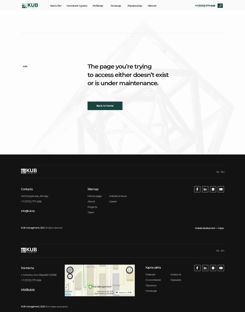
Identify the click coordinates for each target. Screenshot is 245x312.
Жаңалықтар (134, 5)
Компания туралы (77, 5)
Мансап (152, 5)
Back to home (105, 105)
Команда (116, 5)
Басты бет (55, 5)
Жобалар (98, 5)
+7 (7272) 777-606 (205, 5)
